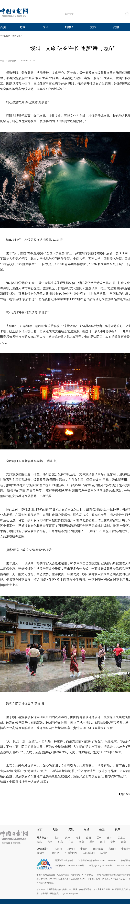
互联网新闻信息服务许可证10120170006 (97, 860)
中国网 (84, 848)
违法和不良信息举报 (64, 860)
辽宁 (99, 837)
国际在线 (98, 848)
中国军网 (54, 852)
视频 (116, 27)
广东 (60, 841)
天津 (67, 837)
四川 (102, 841)
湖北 (39, 841)
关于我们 (6, 843)
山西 (88, 837)
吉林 (109, 837)
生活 (102, 829)
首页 (3, 27)
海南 (81, 841)
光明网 (40, 852)
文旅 (93, 27)
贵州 (113, 841)
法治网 (103, 852)
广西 (71, 841)
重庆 (92, 841)
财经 (86, 829)
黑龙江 (121, 837)
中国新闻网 (71, 852)
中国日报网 (5, 36)
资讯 (45, 27)
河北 (78, 837)
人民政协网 (89, 852)
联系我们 (17, 843)
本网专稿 (16, 36)
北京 (57, 837)
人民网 (58, 848)
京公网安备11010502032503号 (69, 865)
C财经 (69, 27)
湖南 (50, 841)
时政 (22, 27)
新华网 (71, 848)
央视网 (112, 848)
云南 (123, 841)
